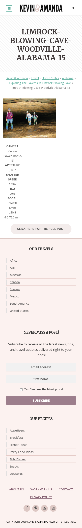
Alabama (67, 78)
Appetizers (17, 430)
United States (50, 78)
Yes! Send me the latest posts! (43, 389)
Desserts (16, 473)
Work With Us (41, 489)
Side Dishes (18, 459)
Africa (13, 260)
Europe (15, 289)
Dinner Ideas (18, 445)
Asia (12, 268)
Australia (15, 275)
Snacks (14, 466)
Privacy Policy (41, 497)
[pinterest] (35, 508)
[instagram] (53, 508)
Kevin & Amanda (17, 78)
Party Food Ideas (22, 452)
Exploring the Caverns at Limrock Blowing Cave (40, 83)
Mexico (15, 296)
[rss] (44, 508)
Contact (66, 489)
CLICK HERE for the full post (41, 228)
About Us (16, 489)
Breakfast (16, 437)
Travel (35, 78)
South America (19, 303)
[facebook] (26, 508)
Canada (15, 282)
